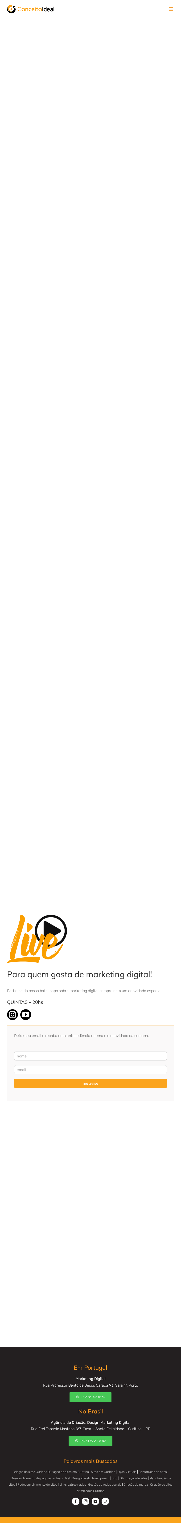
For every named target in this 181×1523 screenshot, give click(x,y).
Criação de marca (135, 1484)
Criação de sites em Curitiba (69, 1472)
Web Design (73, 1478)
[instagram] (12, 1014)
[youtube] (25, 1014)
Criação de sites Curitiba (30, 1472)
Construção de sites (153, 1472)
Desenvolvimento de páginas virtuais (37, 1478)
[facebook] (75, 1501)
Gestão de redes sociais (104, 1484)
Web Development (97, 1478)
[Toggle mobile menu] (171, 9)
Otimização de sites (133, 1478)
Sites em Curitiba (103, 1472)
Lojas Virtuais (126, 1472)
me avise (90, 1083)
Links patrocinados (72, 1484)
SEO (115, 1478)
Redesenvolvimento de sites (37, 1484)
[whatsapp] (105, 1501)
